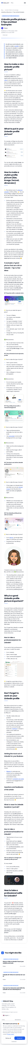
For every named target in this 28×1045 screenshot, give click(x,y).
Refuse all (8, 1038)
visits (5, 80)
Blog (12, 2)
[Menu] (25, 2)
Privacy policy (10, 1034)
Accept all (19, 1038)
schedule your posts (18, 779)
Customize (14, 1041)
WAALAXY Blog (8, 1001)
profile (16, 46)
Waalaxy (8, 771)
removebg (11, 436)
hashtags (14, 728)
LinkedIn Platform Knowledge (11, 10)
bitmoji (11, 537)
